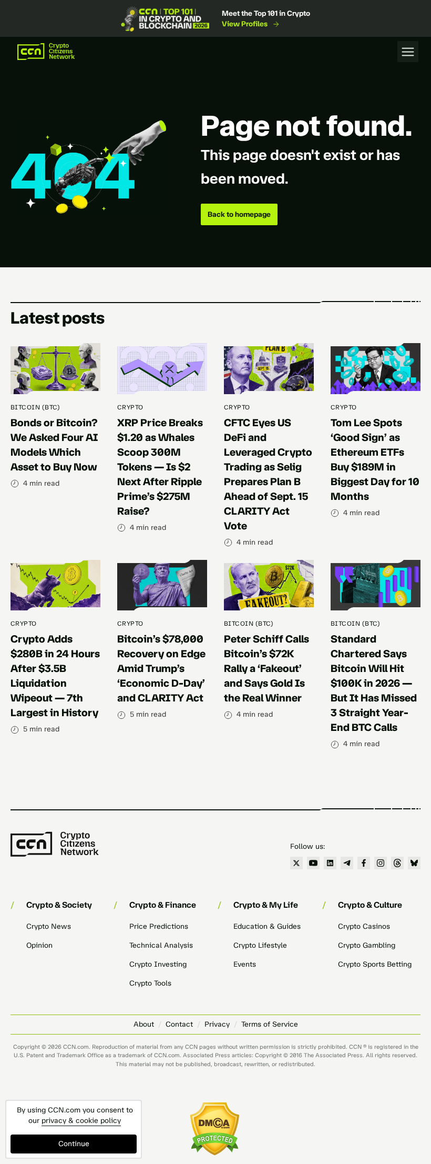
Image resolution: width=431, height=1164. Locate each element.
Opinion (39, 945)
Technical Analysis (161, 945)
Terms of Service (269, 1024)
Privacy (217, 1024)
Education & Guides (267, 926)
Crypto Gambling (366, 945)
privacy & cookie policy (81, 1120)
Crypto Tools (150, 983)
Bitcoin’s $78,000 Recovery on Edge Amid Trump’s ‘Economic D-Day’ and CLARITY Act (161, 668)
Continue (73, 1143)
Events (244, 964)
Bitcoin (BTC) (35, 407)
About (144, 1024)
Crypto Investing (158, 964)
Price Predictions (158, 926)
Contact (179, 1024)
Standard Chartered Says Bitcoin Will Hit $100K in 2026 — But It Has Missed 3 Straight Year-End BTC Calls (374, 683)
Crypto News (48, 926)
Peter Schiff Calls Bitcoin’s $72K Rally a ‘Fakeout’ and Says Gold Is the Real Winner (266, 668)
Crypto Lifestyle (260, 945)
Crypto (130, 407)
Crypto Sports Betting (375, 964)
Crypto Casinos (364, 926)
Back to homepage (239, 214)
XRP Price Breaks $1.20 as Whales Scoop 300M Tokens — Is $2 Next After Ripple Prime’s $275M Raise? (160, 466)
